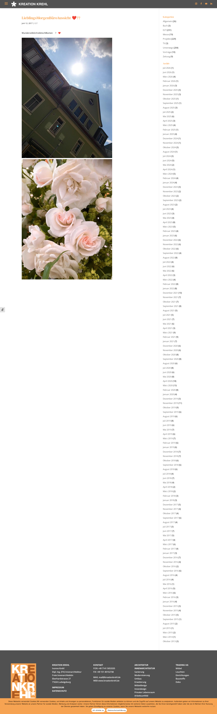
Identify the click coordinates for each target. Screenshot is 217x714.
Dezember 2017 (170, 504)
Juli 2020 (167, 368)
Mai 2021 (167, 323)
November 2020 (170, 350)
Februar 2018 (169, 495)
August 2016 (169, 575)
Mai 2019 (167, 429)
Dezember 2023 (170, 187)
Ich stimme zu (98, 710)
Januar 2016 (168, 601)
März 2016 (168, 592)
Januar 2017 (168, 553)
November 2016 (170, 562)
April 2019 (167, 434)
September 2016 (170, 570)
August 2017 (169, 522)
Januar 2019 (168, 447)
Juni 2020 (167, 372)
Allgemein (167, 21)
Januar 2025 (168, 134)
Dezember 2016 (170, 557)
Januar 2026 (168, 85)
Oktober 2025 (169, 98)
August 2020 (169, 363)
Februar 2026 (169, 81)
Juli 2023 (167, 209)
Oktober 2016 (169, 566)
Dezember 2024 (170, 138)
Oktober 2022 (169, 248)
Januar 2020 (168, 394)
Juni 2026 (167, 72)
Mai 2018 (167, 482)
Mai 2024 (167, 165)
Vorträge (167, 52)
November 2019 (170, 403)
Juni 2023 (167, 213)
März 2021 (168, 332)
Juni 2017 (167, 531)
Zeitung (166, 56)
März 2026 (168, 76)
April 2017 (167, 540)
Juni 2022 (167, 266)
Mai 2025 (167, 116)
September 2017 (170, 518)
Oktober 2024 (169, 147)
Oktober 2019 (169, 407)
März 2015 (168, 632)
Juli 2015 (167, 628)
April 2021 (167, 328)
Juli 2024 (167, 156)
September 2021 (170, 306)
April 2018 (167, 487)
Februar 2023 (169, 231)
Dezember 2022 (170, 240)
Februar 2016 (169, 597)
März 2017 (168, 544)
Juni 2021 (167, 319)
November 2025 (170, 94)
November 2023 (170, 191)
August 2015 (169, 623)
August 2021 (169, 310)
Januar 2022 (168, 288)
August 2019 (169, 416)
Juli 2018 (167, 473)
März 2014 (168, 637)
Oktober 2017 (169, 513)
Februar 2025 (169, 129)
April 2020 (167, 381)
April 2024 (167, 169)
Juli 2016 (167, 579)
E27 (36, 23)
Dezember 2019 (170, 398)
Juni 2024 (167, 160)
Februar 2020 (169, 390)
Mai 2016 (167, 584)
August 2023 (169, 204)
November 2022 (170, 244)
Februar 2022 (169, 284)
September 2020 (170, 359)
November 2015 (170, 610)
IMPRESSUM (58, 687)
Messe (166, 34)
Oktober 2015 (169, 615)
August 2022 (169, 257)
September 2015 (170, 619)
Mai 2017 (167, 535)
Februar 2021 (169, 337)
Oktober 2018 (169, 460)
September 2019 (170, 412)
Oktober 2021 (169, 301)
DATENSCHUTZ (59, 691)
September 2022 (170, 253)
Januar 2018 (168, 500)
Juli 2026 (167, 68)
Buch (165, 25)
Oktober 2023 (169, 195)
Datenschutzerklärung (117, 710)
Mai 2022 (167, 270)
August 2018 (169, 469)
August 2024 (169, 151)
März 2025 (168, 125)
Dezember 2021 (170, 292)
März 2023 (168, 226)
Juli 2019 (167, 420)
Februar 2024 (169, 178)
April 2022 (167, 275)
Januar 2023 (168, 235)
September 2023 (170, 200)
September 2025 (170, 103)
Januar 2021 (168, 341)
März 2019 (168, 438)
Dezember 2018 (170, 451)
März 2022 (168, 279)
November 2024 (170, 142)
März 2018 (168, 491)
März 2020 (168, 385)
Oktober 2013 (169, 641)
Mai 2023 (167, 218)
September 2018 (170, 465)
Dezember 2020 (170, 345)
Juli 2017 (167, 526)
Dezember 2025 (170, 90)
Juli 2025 (167, 112)
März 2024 (168, 173)
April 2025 (167, 120)
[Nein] (214, 706)
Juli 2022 (167, 262)
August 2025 (169, 107)
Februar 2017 (169, 548)
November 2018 (170, 456)
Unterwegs (168, 47)
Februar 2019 (169, 442)
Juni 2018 (167, 478)
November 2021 (170, 297)
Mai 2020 (167, 376)
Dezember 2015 (170, 606)
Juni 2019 (167, 425)
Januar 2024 (168, 182)
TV (164, 43)
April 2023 (167, 222)
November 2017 (170, 509)
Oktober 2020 (169, 354)
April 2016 (167, 588)
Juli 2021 (167, 315)
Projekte (167, 38)
